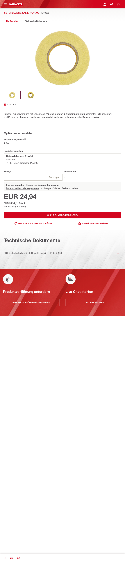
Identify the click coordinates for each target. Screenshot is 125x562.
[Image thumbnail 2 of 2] (30, 95)
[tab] (12, 21)
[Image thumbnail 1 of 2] (12, 95)
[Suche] (118, 4)
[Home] (16, 4)
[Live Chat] (18, 558)
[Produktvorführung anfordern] (11, 558)
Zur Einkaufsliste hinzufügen (35, 223)
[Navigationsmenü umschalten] (5, 4)
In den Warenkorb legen (64, 215)
